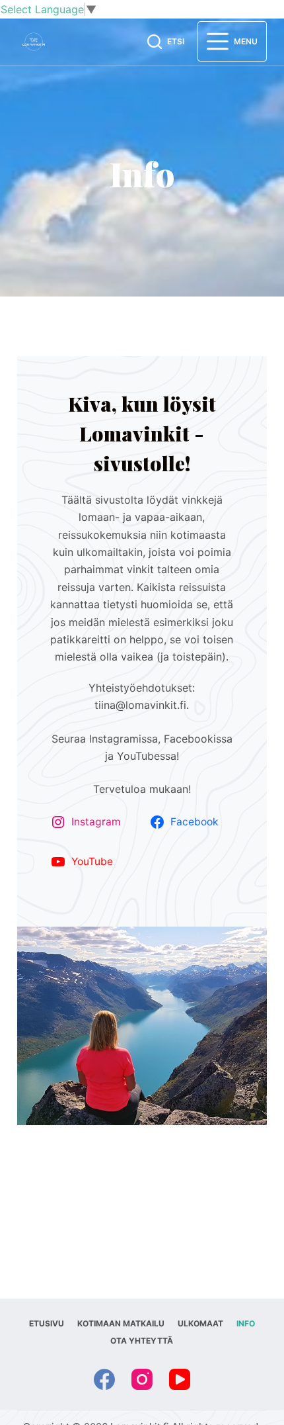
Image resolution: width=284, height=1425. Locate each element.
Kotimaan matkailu (120, 1323)
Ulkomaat (200, 1323)
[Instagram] (142, 1379)
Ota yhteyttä (141, 1341)
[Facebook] (104, 1379)
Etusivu (46, 1323)
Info (245, 1323)
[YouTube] (179, 1379)
